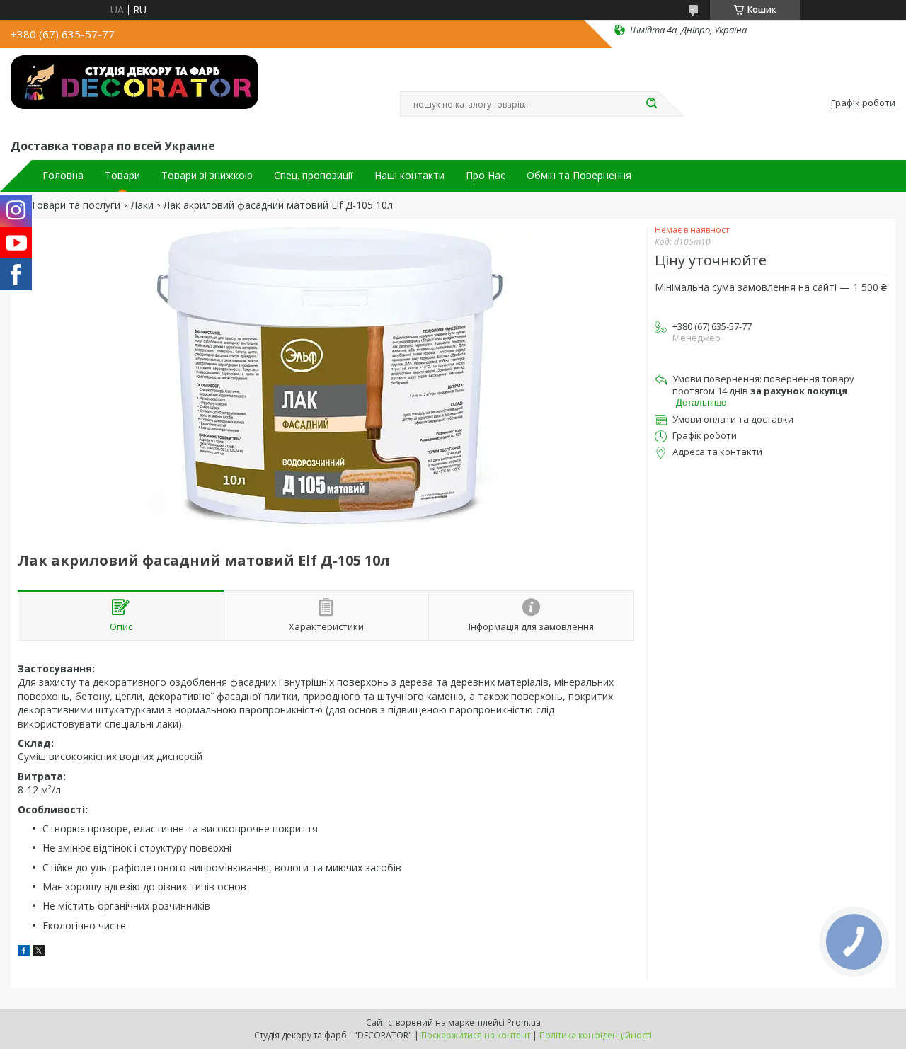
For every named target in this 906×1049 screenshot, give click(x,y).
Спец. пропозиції (313, 175)
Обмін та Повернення (579, 175)
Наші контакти (409, 175)
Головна (63, 175)
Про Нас (485, 175)
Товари (122, 175)
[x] (39, 952)
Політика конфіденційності (595, 1035)
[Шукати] (651, 104)
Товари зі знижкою (207, 175)
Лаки (142, 205)
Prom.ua (524, 1022)
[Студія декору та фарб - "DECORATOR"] (134, 90)
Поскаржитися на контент (475, 1035)
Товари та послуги (75, 205)
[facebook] (24, 952)
